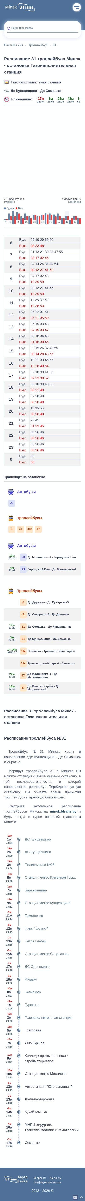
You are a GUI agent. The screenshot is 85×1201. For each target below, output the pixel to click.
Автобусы (26, 492)
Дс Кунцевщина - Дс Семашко (36, 91)
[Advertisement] (42, 151)
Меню (77, 7)
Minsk (11, 7)
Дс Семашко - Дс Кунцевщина (40, 626)
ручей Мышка (26, 1112)
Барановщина (26, 890)
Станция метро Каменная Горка (41, 878)
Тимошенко (24, 916)
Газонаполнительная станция (36, 82)
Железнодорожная (30, 1099)
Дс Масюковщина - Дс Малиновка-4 (34, 687)
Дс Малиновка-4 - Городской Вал (42, 557)
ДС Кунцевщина (28, 839)
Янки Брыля (25, 1043)
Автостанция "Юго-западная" (39, 1087)
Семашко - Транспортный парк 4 (41, 651)
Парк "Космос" (27, 929)
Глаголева (23, 1030)
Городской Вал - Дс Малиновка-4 (42, 569)
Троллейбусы (29, 518)
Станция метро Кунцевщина (38, 903)
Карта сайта (22, 1179)
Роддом (21, 979)
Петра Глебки (26, 941)
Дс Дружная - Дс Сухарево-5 (45, 602)
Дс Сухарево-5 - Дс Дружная (45, 614)
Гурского (22, 1005)
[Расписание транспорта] (26, 7)
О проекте (40, 1178)
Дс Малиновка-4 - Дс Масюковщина (33, 675)
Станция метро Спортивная (37, 954)
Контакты (55, 1178)
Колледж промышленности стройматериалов (37, 1058)
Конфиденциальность (47, 1182)
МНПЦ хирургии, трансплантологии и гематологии (42, 1127)
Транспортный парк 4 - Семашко (48, 663)
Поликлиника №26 (30, 865)
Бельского (23, 992)
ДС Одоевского (27, 967)
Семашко (23, 1143)
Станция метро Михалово (36, 1074)
